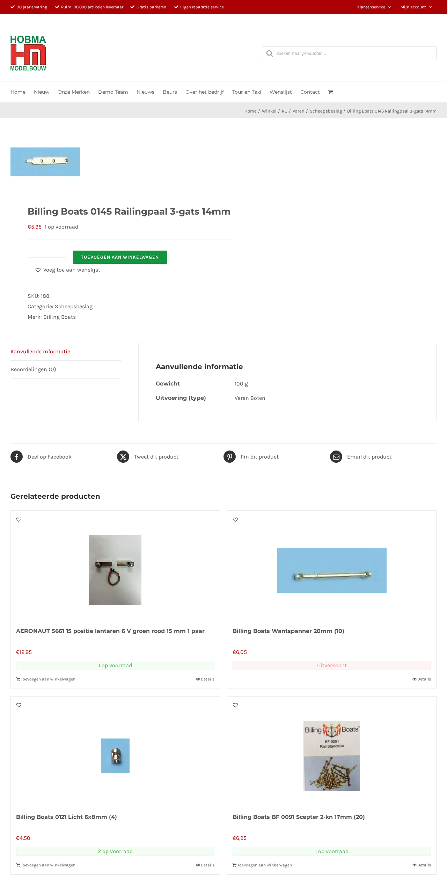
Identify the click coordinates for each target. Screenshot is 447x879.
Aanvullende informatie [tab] (40, 351)
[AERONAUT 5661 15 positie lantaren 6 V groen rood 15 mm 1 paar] (115, 565)
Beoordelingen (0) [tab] (33, 369)
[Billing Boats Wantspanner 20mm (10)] (331, 565)
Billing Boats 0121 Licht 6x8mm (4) (66, 817)
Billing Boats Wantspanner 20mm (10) (288, 631)
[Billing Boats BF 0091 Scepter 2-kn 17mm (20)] (331, 751)
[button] (67, 270)
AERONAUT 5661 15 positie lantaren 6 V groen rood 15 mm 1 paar (110, 631)
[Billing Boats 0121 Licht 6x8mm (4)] (115, 751)
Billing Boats (59, 317)
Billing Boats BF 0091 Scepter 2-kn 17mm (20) (299, 817)
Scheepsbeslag (74, 306)
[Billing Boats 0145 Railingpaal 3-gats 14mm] (112, 162)
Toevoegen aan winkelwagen (120, 257)
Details (207, 679)
